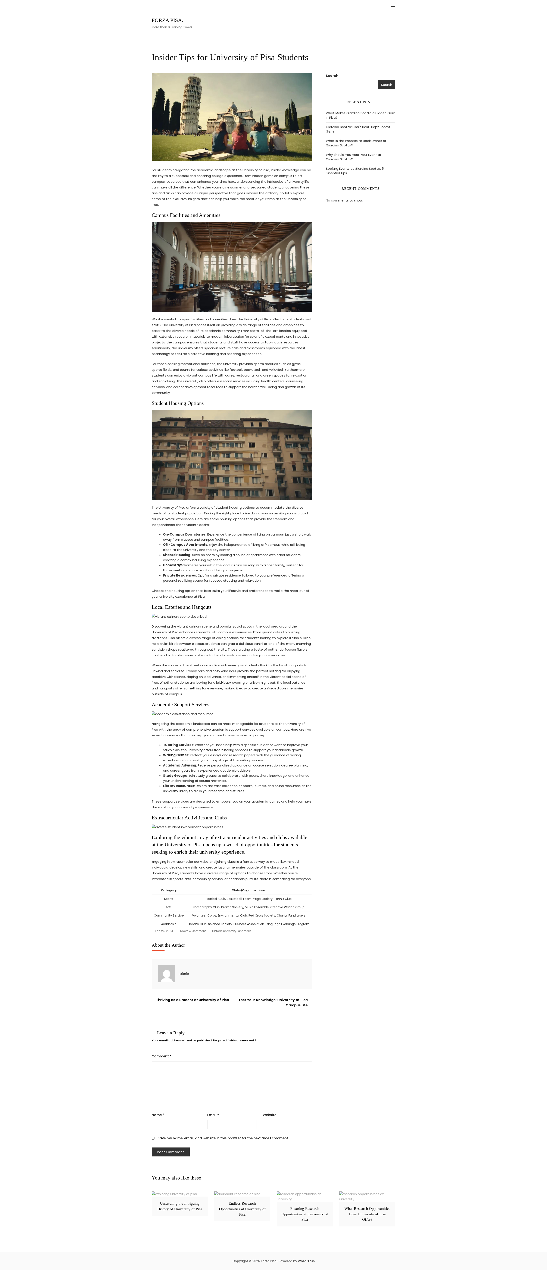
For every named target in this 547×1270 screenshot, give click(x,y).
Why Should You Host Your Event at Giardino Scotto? (353, 156)
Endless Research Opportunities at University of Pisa (242, 1208)
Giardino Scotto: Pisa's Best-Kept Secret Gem (358, 129)
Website (269, 1115)
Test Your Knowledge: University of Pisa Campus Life (273, 1002)
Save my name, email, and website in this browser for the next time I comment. (223, 1138)
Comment (161, 1056)
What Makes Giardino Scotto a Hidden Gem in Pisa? (360, 115)
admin (184, 973)
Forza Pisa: (167, 20)
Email (213, 1115)
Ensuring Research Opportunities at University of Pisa (304, 1213)
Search (332, 75)
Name (158, 1115)
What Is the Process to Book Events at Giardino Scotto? (356, 143)
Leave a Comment (193, 931)
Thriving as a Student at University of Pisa (192, 999)
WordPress (306, 1261)
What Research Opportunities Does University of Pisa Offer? (367, 1213)
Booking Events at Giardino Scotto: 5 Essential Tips (355, 170)
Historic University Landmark (231, 931)
